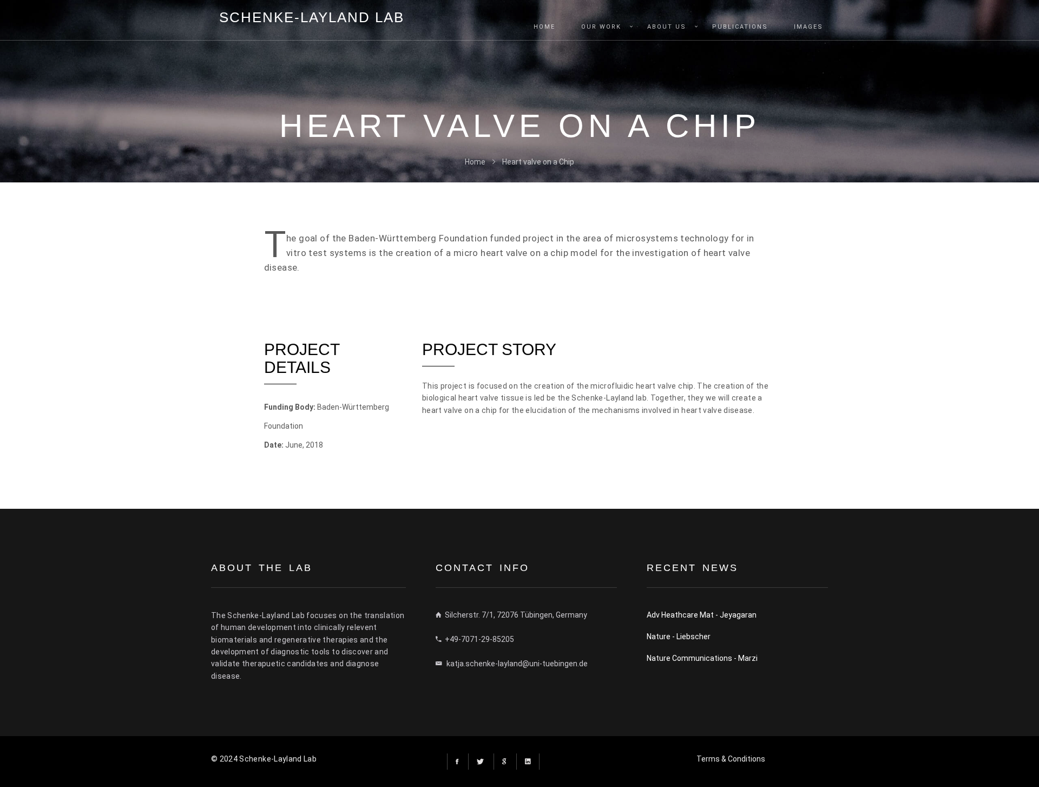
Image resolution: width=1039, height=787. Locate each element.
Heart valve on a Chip (538, 162)
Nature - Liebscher (679, 636)
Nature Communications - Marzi (702, 658)
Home (475, 162)
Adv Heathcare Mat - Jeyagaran (702, 615)
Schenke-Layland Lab (311, 17)
